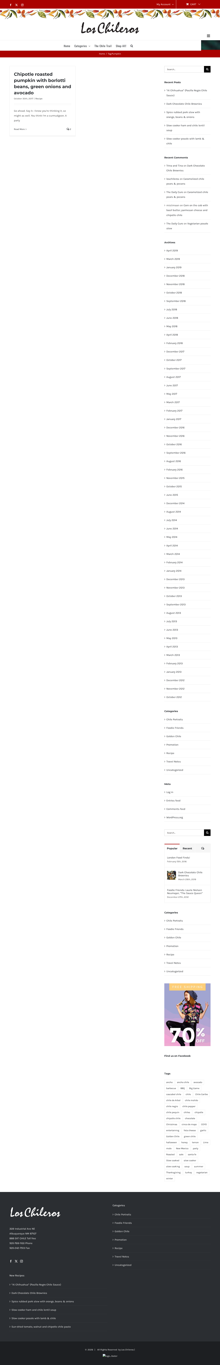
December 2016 (175, 427)
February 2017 (174, 410)
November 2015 (175, 478)
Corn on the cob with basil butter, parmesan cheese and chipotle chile (187, 210)
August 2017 (173, 377)
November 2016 (175, 435)
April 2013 (172, 646)
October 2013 (174, 596)
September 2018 (176, 301)
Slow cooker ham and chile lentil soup (34, 1309)
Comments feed (175, 809)
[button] (131, 45)
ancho (169, 1082)
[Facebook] (10, 1261)
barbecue (171, 1088)
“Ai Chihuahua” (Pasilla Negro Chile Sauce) (36, 1284)
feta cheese (190, 1130)
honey (184, 1142)
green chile (190, 1136)
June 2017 (172, 385)
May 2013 (171, 638)
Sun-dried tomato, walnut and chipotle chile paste (41, 1326)
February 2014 (174, 562)
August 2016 (173, 461)
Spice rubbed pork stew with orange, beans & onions (43, 1301)
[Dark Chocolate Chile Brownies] (171, 873)
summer (198, 1166)
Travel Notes (173, 761)
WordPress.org (174, 817)
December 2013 (175, 579)
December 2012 (175, 680)
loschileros (172, 178)
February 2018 (174, 343)
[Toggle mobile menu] (209, 36)
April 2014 (172, 545)
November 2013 (175, 587)
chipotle (199, 1112)
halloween (171, 1142)
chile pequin (172, 1112)
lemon (195, 1142)
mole (169, 1148)
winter (169, 1178)
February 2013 (174, 663)
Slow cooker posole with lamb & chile (34, 1318)
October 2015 (174, 486)
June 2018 (172, 317)
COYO (204, 1124)
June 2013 (172, 629)
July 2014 (171, 520)
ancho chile (183, 1082)
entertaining (172, 1130)
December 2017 (175, 351)
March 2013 (173, 655)
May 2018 (171, 326)
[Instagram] (21, 1261)
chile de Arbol (173, 1100)
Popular (172, 848)
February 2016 (174, 469)
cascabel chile (173, 1094)
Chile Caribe (201, 1094)
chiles (187, 1112)
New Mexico (182, 1148)
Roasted (170, 1154)
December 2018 (175, 275)
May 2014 (171, 537)
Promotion (172, 744)
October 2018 (174, 292)
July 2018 (171, 309)
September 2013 (176, 604)
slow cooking (173, 1166)
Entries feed (173, 800)
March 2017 (173, 402)
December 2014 (175, 503)
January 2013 (174, 671)
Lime (205, 1142)
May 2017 (171, 393)
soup (187, 1166)
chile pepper (188, 1106)
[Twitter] (16, 1261)
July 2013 (171, 621)
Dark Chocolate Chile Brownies (184, 103)
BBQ (182, 1088)
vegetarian (201, 1172)
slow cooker (190, 1160)
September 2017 (175, 368)
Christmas (171, 1124)
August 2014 (173, 511)
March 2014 (173, 554)
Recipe (38, 98)
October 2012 (174, 697)
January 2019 (174, 267)
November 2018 (175, 284)
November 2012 (175, 688)
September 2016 (176, 452)
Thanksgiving (173, 1172)
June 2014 (172, 528)
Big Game (194, 1088)
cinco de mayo (189, 1124)
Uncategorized (174, 770)
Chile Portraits (174, 719)
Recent (187, 848)
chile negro (172, 1106)
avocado (198, 1082)
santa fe (192, 1154)
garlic (203, 1130)
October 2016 (174, 444)
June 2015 (172, 494)
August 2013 (173, 612)
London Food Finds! (178, 857)
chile (188, 1094)
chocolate (190, 1118)
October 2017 (174, 360)
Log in (169, 792)
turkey (188, 1172)
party (195, 1148)
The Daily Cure (174, 192)
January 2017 (173, 419)
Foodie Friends (175, 727)
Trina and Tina (174, 165)
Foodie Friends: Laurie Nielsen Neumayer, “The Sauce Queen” (185, 892)
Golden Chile (173, 736)
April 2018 (172, 334)
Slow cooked (172, 1160)
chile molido (191, 1100)
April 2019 (172, 250)
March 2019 (173, 258)
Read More (19, 129)
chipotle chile (173, 1118)
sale (181, 1154)
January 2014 (173, 570)
